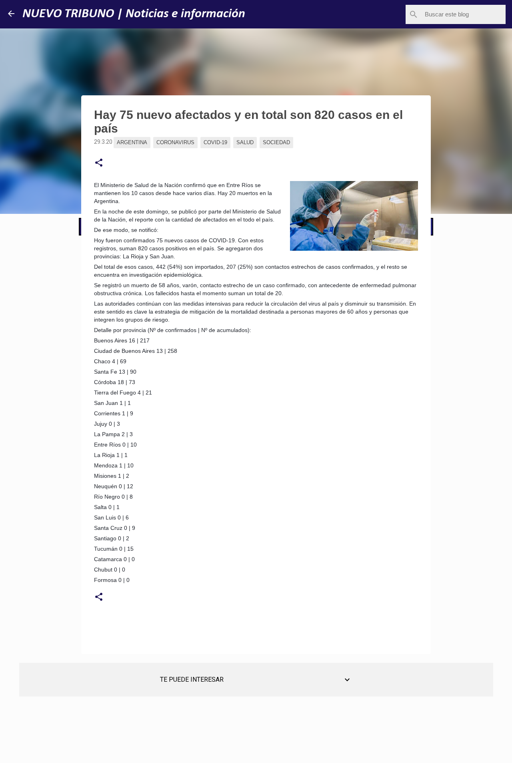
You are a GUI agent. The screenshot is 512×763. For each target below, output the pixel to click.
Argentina (132, 142)
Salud (245, 142)
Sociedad (276, 142)
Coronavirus (175, 142)
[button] (99, 163)
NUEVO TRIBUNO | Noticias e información (133, 14)
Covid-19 (215, 142)
